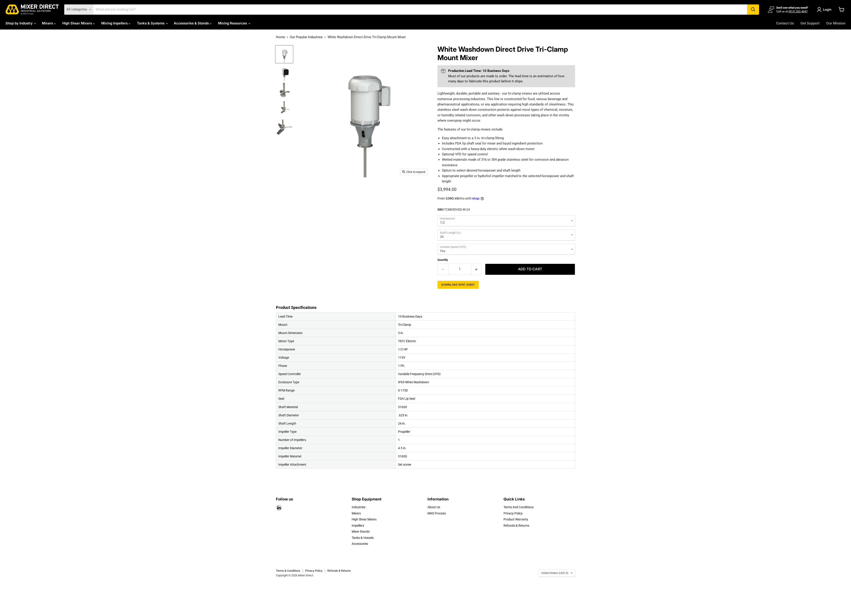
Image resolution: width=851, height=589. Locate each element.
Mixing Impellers (115, 23)
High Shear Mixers (77, 23)
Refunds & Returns (516, 525)
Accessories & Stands (192, 23)
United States (554, 573)
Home (280, 37)
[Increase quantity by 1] (476, 269)
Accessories (360, 544)
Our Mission (835, 23)
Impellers (358, 525)
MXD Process (436, 513)
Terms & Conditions (288, 570)
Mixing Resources (233, 23)
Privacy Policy (513, 513)
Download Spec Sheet (458, 284)
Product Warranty (516, 519)
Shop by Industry (19, 23)
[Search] (753, 9)
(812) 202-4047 (798, 11)
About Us (433, 507)
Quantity (442, 259)
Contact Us (785, 23)
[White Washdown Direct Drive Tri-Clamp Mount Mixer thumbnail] (284, 54)
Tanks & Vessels (363, 538)
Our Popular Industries (306, 37)
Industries (358, 507)
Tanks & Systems (151, 23)
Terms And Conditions (519, 507)
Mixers (48, 23)
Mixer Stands (361, 531)
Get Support (810, 23)
